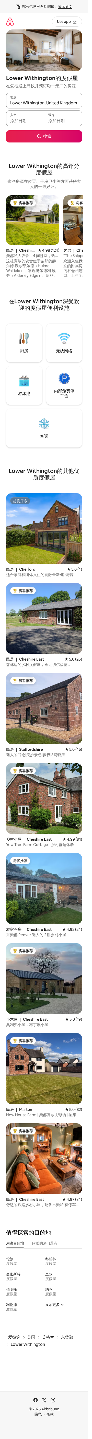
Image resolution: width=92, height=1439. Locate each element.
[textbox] (25, 121)
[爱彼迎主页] (10, 21)
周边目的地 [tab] (15, 1243)
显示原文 (65, 6)
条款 (50, 1414)
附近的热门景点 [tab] (44, 1243)
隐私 (38, 1414)
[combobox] (44, 103)
